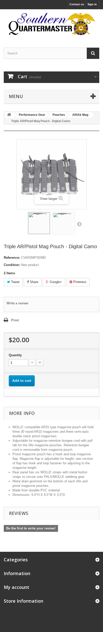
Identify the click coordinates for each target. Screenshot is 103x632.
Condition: (12, 265)
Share (33, 282)
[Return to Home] (9, 115)
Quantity (15, 355)
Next (79, 223)
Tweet (15, 282)
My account (16, 587)
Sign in (92, 4)
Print (15, 320)
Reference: (12, 257)
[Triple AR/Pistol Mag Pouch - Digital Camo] (39, 223)
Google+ (55, 282)
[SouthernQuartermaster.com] (51, 24)
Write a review (17, 303)
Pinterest (79, 282)
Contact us (77, 4)
